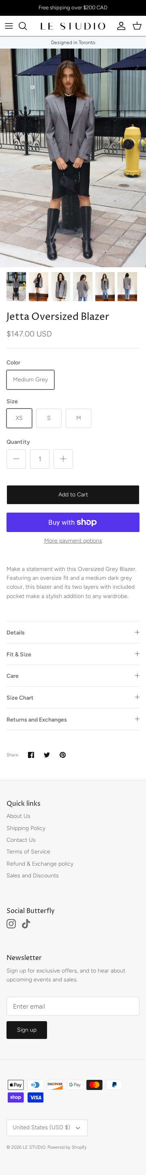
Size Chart (20, 697)
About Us (18, 816)
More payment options (73, 541)
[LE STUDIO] (73, 26)
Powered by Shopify (67, 1147)
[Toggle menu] (9, 26)
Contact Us (21, 840)
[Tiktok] (26, 923)
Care (12, 676)
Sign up (26, 1029)
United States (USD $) (41, 1127)
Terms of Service (28, 851)
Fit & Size (18, 654)
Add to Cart (73, 494)
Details (15, 632)
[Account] (119, 26)
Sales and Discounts (32, 875)
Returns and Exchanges (36, 719)
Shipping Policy (25, 828)
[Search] (27, 26)
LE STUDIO (34, 1147)
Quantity (18, 441)
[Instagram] (11, 923)
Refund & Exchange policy (39, 863)
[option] (73, 158)
